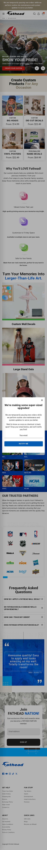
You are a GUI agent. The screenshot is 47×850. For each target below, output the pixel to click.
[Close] (42, 400)
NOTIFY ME (23, 444)
